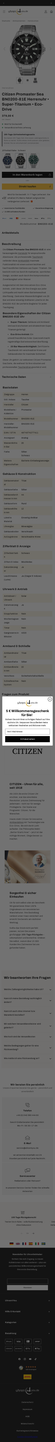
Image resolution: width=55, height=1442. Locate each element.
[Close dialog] (50, 699)
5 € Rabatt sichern (27, 739)
